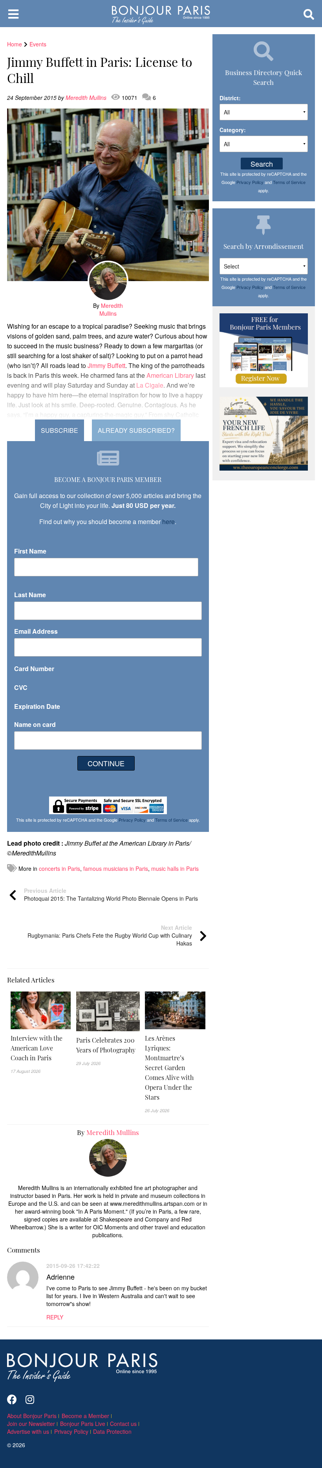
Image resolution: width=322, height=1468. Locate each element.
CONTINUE (106, 763)
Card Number (34, 668)
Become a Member (85, 1416)
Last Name (30, 594)
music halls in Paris (175, 868)
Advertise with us (28, 1431)
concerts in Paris (59, 868)
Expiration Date (37, 706)
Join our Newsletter (31, 1424)
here (168, 521)
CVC (20, 687)
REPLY (54, 1317)
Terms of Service (171, 820)
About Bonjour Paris (32, 1416)
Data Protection (112, 1431)
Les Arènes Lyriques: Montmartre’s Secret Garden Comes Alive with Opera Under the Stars (169, 1067)
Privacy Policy (132, 820)
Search (262, 163)
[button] (41, 1048)
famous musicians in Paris (115, 868)
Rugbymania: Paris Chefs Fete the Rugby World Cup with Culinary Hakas (109, 935)
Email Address (36, 631)
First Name (30, 551)
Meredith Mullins (87, 97)
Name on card (35, 724)
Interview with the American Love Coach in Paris (36, 1048)
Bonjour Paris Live (82, 1424)
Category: (233, 130)
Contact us (123, 1424)
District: (230, 98)
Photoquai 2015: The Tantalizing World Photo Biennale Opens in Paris (111, 894)
